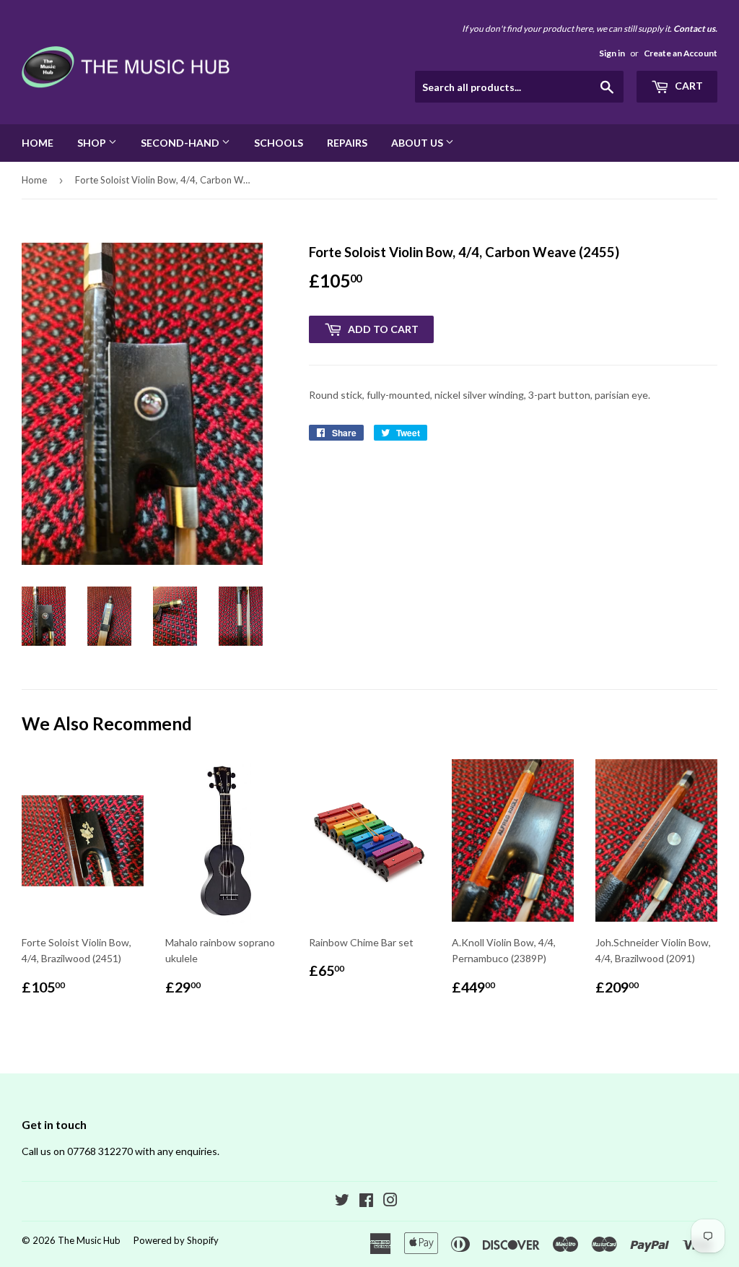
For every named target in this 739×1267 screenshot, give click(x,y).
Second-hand (181, 143)
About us (418, 143)
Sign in (612, 53)
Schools (278, 143)
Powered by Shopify (176, 1240)
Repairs (347, 143)
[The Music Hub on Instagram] (390, 1201)
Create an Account (680, 53)
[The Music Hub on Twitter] (342, 1201)
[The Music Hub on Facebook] (366, 1201)
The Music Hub (89, 1240)
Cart (688, 85)
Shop (92, 143)
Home (37, 143)
